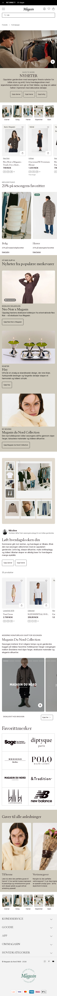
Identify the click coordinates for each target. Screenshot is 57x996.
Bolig (17, 119)
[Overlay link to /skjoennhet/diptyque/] (41, 742)
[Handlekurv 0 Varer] (53, 8)
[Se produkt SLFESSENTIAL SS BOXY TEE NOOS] (38, 593)
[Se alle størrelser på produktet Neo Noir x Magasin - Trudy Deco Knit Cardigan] (9, 172)
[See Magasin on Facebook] (49, 962)
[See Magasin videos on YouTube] (53, 962)
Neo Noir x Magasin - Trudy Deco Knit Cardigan (12, 165)
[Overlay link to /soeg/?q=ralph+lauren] (41, 760)
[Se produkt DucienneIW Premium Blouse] (40, 140)
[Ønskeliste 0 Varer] (49, 8)
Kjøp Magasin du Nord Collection (16, 445)
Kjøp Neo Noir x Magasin (13, 322)
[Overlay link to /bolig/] (17, 111)
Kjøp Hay (7, 385)
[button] (44, 9)
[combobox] (28, 15)
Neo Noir (6, 158)
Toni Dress (8, 614)
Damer (6, 119)
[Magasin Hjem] (28, 9)
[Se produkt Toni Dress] (13, 593)
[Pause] (53, 62)
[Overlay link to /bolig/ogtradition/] (41, 778)
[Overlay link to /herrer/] (28, 111)
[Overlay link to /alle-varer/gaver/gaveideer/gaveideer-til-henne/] (16, 846)
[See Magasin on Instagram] (45, 962)
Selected (31, 611)
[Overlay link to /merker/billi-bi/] (15, 796)
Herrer (28, 119)
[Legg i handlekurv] (22, 153)
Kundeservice (12, 919)
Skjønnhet (38, 119)
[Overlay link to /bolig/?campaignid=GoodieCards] (16, 215)
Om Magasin (11, 944)
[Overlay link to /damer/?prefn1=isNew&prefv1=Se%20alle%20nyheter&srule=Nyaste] (28, 491)
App (4, 935)
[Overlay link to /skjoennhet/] (38, 111)
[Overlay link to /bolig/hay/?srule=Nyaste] (28, 347)
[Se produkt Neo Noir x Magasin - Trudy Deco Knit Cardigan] (14, 140)
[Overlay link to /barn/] (49, 111)
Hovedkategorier (16, 952)
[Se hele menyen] (3, 9)
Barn (49, 119)
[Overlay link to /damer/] (7, 111)
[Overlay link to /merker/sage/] (15, 742)
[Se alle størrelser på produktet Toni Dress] (8, 621)
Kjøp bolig (41, 94)
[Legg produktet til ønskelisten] (22, 127)
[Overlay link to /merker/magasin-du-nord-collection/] (28, 410)
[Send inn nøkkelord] (5, 15)
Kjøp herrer (29, 94)
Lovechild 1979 (8, 611)
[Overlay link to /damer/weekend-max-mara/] (15, 760)
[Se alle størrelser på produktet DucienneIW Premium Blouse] (34, 172)
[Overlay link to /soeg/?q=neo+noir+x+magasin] (28, 287)
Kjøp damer (16, 94)
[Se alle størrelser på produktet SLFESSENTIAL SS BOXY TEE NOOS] (33, 621)
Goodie (7, 927)
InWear (31, 158)
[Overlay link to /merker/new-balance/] (41, 796)
